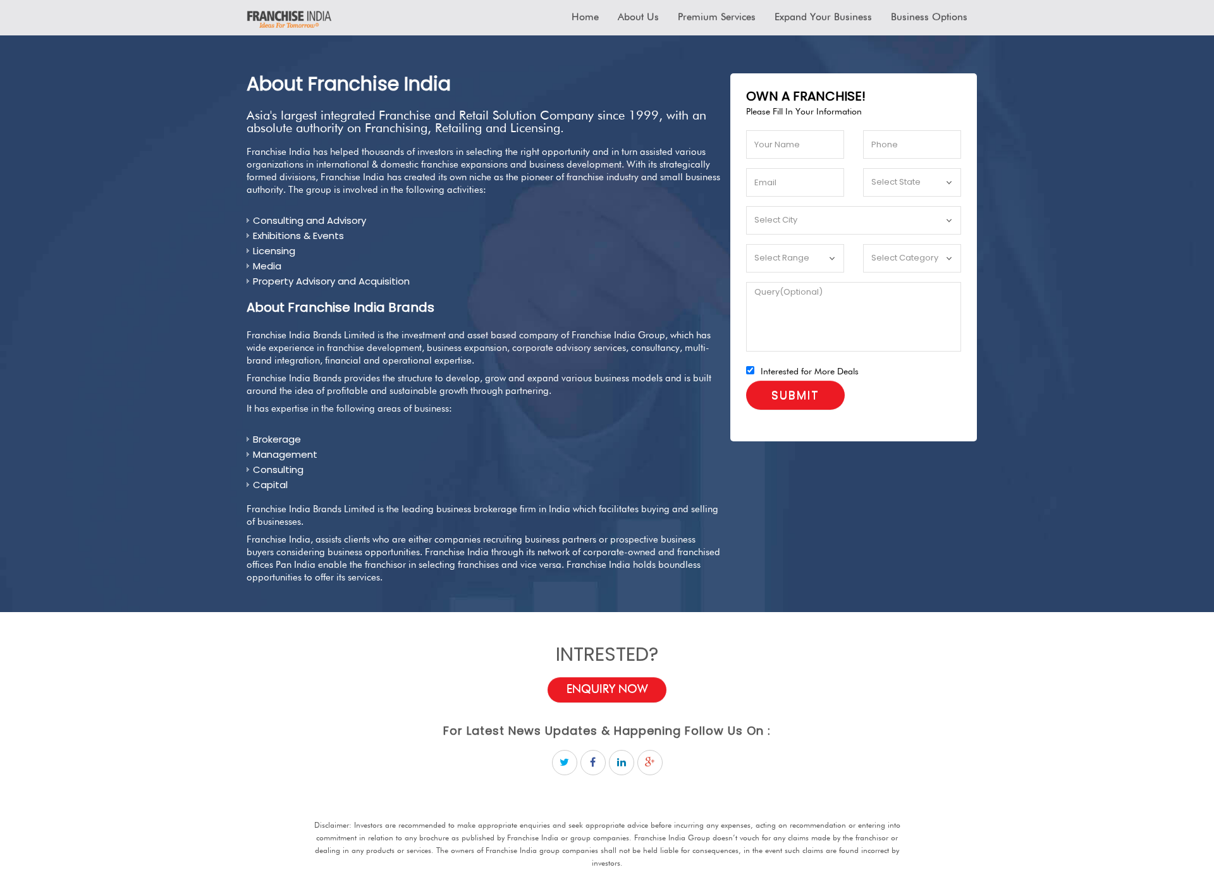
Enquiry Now (607, 689)
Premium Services (717, 18)
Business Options (929, 18)
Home (585, 18)
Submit (795, 395)
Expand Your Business (823, 18)
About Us (638, 18)
